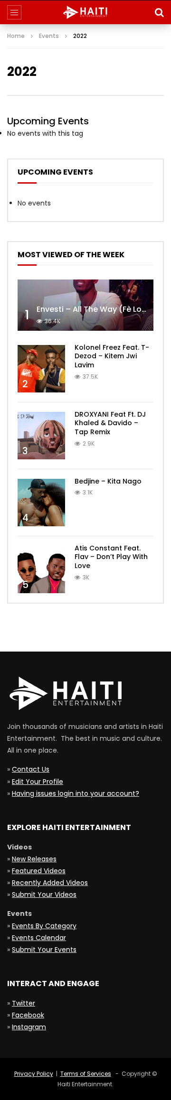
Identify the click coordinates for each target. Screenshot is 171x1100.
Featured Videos (39, 871)
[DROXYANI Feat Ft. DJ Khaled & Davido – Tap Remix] (41, 435)
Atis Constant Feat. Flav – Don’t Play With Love (111, 557)
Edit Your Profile (37, 781)
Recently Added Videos (50, 882)
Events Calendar (39, 937)
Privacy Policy (33, 1074)
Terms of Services (85, 1074)
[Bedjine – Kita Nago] (41, 502)
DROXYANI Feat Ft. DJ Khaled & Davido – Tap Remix (110, 423)
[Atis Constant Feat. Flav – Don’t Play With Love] (41, 569)
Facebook (28, 1015)
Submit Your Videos (44, 894)
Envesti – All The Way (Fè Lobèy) (98, 309)
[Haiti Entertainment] (85, 12)
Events (49, 36)
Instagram (29, 1027)
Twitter (23, 1003)
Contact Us (30, 769)
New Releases (34, 859)
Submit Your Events (44, 949)
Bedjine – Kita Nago (108, 481)
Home (16, 36)
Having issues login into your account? (75, 793)
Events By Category (44, 926)
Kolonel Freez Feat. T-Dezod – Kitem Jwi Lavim (112, 356)
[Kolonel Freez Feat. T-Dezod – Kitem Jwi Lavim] (41, 368)
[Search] (159, 12)
